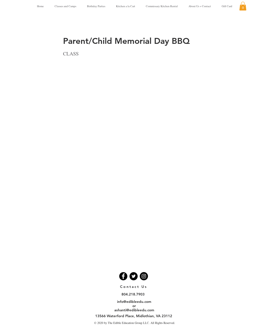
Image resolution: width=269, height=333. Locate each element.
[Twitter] (133, 276)
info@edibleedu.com (134, 301)
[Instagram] (144, 276)
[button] (243, 6)
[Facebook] (123, 276)
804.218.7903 (133, 294)
